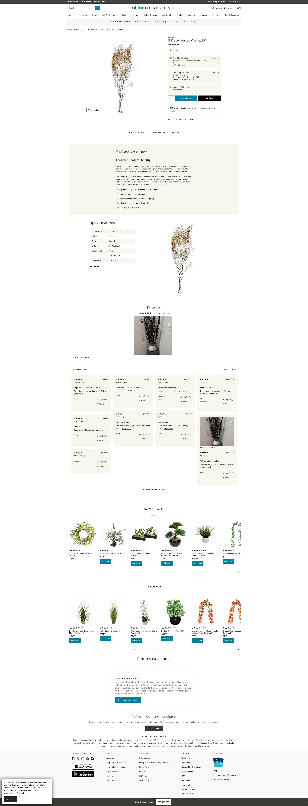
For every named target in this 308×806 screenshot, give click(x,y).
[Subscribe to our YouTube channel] (92, 758)
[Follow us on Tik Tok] (78, 758)
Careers (109, 776)
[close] (48, 782)
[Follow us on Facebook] (73, 758)
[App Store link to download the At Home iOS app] (83, 766)
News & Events (112, 771)
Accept (10, 799)
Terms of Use (188, 785)
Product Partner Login (191, 767)
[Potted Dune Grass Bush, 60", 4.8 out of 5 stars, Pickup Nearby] (114, 612)
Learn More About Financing (224, 775)
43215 (191, 80)
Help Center (187, 758)
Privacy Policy (188, 794)
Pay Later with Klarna (221, 780)
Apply (214, 771)
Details (172, 111)
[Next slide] (238, 571)
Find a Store (111, 780)
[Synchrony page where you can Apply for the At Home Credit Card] (218, 762)
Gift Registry (144, 780)
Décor (76, 29)
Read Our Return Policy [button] (128, 700)
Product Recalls (189, 780)
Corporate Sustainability (116, 763)
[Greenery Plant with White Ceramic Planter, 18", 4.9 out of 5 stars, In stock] (206, 534)
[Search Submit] (97, 8)
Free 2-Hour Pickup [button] (100, 2)
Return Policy (144, 767)
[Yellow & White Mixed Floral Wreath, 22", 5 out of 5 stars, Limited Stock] (83, 534)
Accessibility (187, 771)
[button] (154, 7)
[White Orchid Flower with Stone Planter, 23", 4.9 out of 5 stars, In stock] (144, 612)
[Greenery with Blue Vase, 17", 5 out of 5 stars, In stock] (114, 534)
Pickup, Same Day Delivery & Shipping (155, 763)
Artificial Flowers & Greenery (92, 29)
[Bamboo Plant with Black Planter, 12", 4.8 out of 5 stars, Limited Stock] (144, 534)
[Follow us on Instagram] (82, 758)
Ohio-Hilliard (180, 65)
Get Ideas (143, 771)
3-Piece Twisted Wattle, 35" (187, 40)
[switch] (175, 119)
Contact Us (187, 763)
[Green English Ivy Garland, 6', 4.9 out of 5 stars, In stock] (236, 534)
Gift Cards (143, 776)
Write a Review (81, 369)
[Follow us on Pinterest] (87, 758)
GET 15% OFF (163, 802)
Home (69, 29)
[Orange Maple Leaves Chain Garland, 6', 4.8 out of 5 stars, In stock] (236, 612)
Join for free (154, 728)
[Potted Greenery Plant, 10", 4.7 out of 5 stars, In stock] (175, 612)
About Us (110, 758)
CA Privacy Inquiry (190, 789)
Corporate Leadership (115, 767)
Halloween (87, 2)
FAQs (184, 776)
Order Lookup (144, 758)
